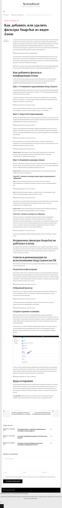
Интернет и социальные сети (11, 20)
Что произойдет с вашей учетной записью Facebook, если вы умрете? (31, 430)
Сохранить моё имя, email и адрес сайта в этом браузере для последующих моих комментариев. (30, 476)
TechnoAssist (31, 4)
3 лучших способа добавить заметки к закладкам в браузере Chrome (30, 444)
